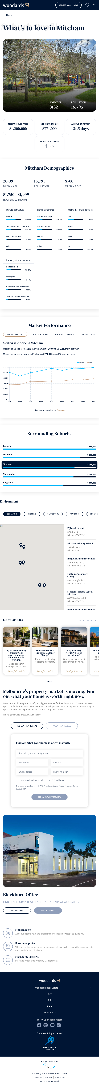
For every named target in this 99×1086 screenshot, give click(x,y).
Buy (49, 993)
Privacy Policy (64, 786)
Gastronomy (53, 514)
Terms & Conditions (55, 780)
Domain (61, 410)
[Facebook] (39, 1025)
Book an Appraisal (25, 943)
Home (9, 15)
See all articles (87, 620)
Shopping (32, 514)
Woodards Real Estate (46, 987)
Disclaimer (37, 1077)
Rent (49, 1006)
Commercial (49, 1012)
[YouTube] (52, 1025)
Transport (74, 514)
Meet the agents (48, 910)
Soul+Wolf (54, 1081)
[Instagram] (45, 1025)
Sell (49, 1000)
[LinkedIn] (59, 1025)
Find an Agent (23, 930)
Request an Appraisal (68, 5)
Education (12, 514)
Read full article (16, 671)
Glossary (48, 1077)
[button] (23, 562)
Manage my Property (27, 957)
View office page (17, 910)
